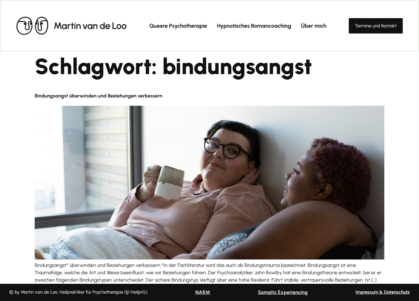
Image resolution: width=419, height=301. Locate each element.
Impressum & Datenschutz (383, 292)
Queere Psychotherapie (178, 25)
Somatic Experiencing (283, 292)
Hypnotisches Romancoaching (254, 25)
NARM (202, 292)
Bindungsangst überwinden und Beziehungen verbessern (98, 96)
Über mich (313, 25)
